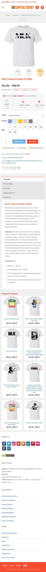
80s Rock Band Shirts (9, 496)
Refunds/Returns (8, 508)
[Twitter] (9, 444)
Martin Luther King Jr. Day (31, 15)
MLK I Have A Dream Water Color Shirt (34, 320)
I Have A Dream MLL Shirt (34, 423)
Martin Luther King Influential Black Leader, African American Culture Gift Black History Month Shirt (34, 388)
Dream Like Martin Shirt (11, 319)
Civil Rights (8, 161)
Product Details (8, 184)
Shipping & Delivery (9, 516)
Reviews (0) (7, 197)
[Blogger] (23, 444)
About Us (5, 537)
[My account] (37, 7)
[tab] (23, 179)
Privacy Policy (7, 504)
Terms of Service (8, 521)
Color (4, 121)
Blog (3, 541)
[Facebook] (4, 444)
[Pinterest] (33, 444)
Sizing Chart (6, 553)
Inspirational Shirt (17, 161)
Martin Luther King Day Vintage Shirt (11, 424)
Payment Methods (8, 500)
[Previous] (5, 45)
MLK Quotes (12, 163)
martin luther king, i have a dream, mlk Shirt (12, 386)
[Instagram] (14, 444)
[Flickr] (38, 444)
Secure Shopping (8, 512)
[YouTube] (18, 444)
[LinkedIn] (28, 444)
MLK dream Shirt (11, 351)
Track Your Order (8, 557)
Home (7, 15)
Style (4, 115)
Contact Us (6, 545)
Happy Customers (8, 549)
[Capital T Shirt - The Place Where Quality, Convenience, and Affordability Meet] (22, 7)
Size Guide (6, 188)
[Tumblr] (4, 448)
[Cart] (42, 7)
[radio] (10, 121)
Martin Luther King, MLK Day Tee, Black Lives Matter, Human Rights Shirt (34, 352)
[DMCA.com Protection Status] (8, 455)
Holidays (15, 15)
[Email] (9, 448)
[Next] (41, 45)
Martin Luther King (28, 161)
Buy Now (32, 141)
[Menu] (3, 7)
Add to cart (18, 141)
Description (7, 179)
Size (3, 130)
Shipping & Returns (9, 193)
